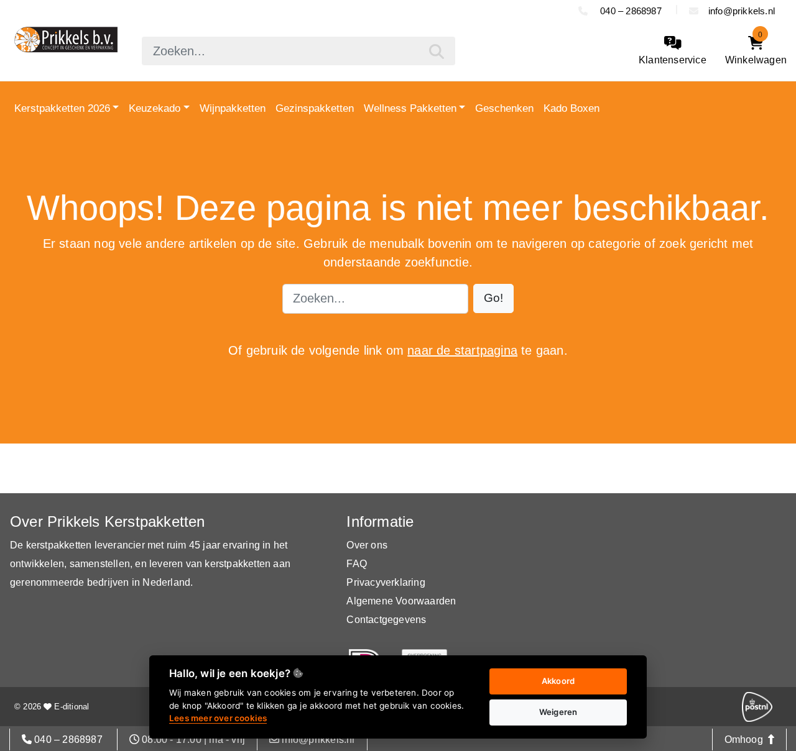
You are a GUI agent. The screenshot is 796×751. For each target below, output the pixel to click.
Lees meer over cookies (218, 718)
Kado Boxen (571, 108)
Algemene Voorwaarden (401, 601)
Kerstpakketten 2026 (62, 108)
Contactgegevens (386, 619)
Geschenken (504, 108)
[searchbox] (298, 51)
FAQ (356, 563)
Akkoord (558, 681)
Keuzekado (154, 108)
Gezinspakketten (314, 108)
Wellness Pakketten (410, 108)
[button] (493, 298)
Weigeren (558, 712)
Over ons (366, 545)
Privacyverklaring (385, 582)
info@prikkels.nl (741, 11)
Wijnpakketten (233, 108)
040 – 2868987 (631, 11)
